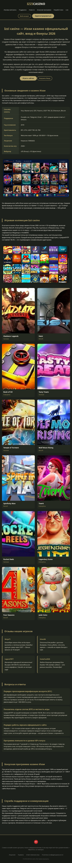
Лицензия (12, 855)
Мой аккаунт (24, 16)
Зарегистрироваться (43, 16)
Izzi (36, 4)
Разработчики (58, 10)
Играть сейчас (28, 78)
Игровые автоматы (10, 10)
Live (67, 10)
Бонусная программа (44, 10)
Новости (32, 10)
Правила (21, 855)
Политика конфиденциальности (52, 855)
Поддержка (22, 10)
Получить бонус (44, 78)
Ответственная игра (32, 855)
